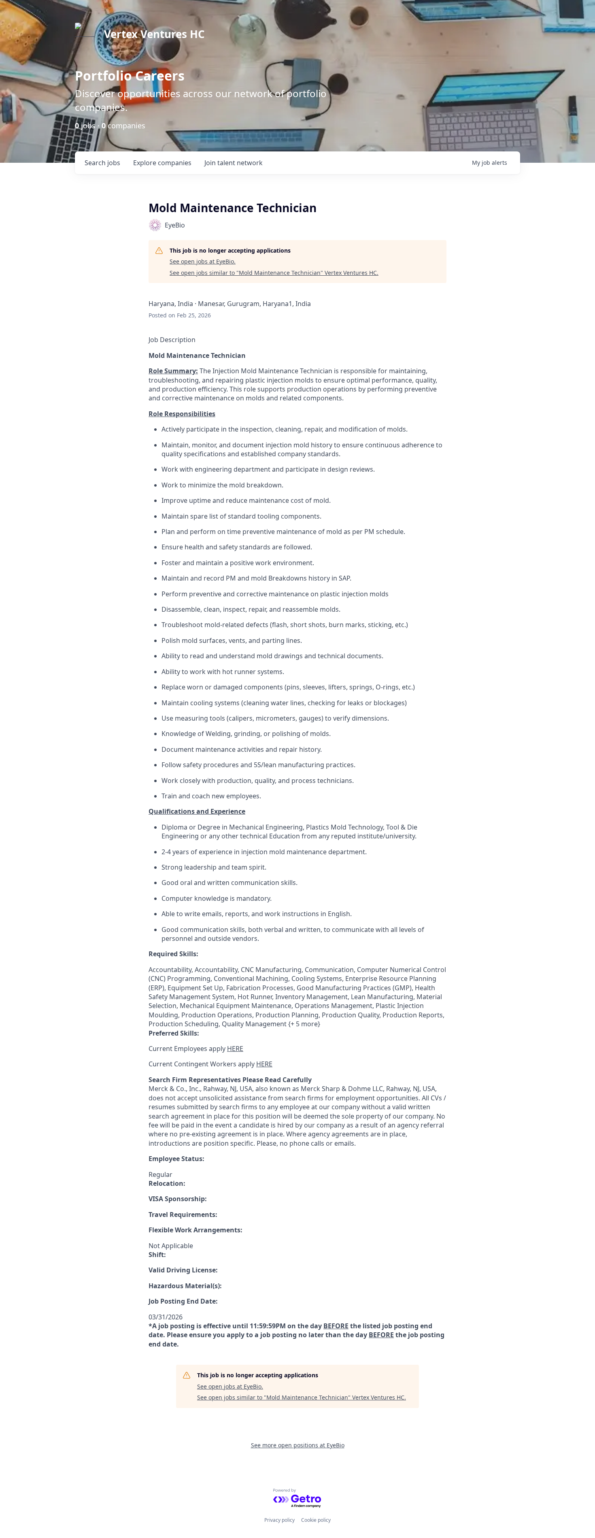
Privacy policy (279, 1520)
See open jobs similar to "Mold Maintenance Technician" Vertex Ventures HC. (274, 273)
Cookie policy (316, 1520)
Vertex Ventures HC (154, 34)
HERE (235, 1048)
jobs (102, 162)
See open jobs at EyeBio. (203, 261)
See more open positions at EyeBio (297, 1445)
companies (162, 162)
